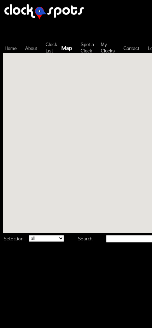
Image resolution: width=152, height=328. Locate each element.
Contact (131, 48)
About (31, 48)
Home (11, 48)
